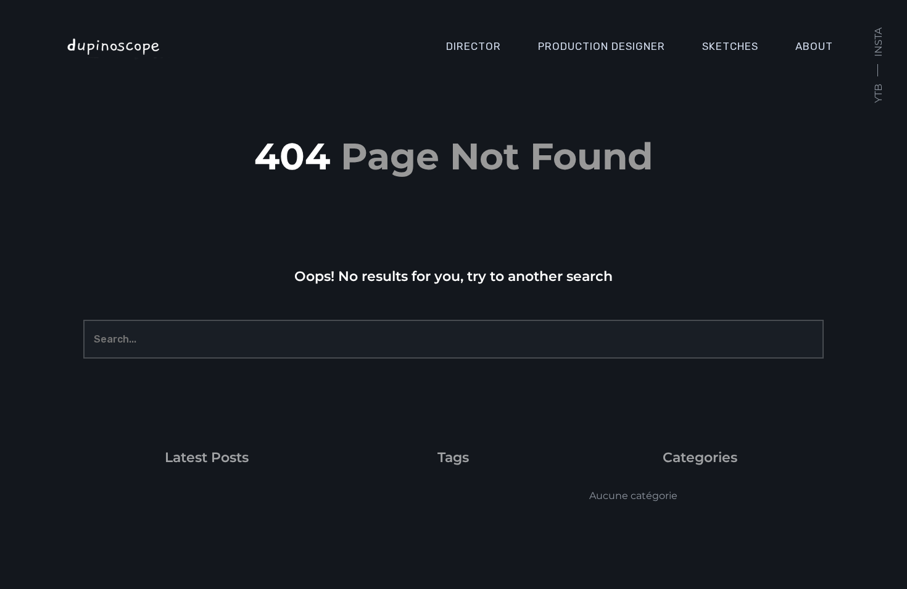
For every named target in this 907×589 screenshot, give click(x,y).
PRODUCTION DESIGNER (601, 46)
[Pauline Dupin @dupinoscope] (175, 46)
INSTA (878, 42)
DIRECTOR (473, 46)
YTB (878, 93)
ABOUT (814, 46)
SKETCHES (730, 46)
